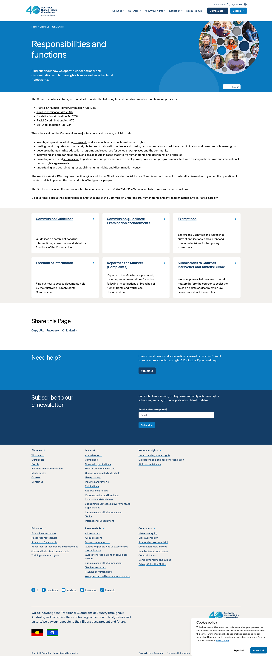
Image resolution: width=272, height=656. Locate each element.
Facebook (53, 330)
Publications (92, 486)
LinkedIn (71, 330)
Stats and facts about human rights (50, 551)
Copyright (159, 653)
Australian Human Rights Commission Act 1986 (66, 107)
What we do (37, 455)
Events (35, 464)
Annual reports (93, 455)
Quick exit (237, 4)
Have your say (93, 477)
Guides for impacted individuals (102, 473)
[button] (232, 86)
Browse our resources (97, 542)
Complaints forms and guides (155, 560)
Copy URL (37, 330)
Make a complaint (148, 538)
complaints (80, 142)
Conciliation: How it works (153, 546)
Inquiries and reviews (97, 482)
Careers (35, 477)
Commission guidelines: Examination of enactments (128, 221)
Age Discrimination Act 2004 (55, 112)
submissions (71, 159)
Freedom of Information (54, 263)
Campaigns (91, 460)
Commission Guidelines (54, 219)
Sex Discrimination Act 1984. (54, 124)
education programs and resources (91, 150)
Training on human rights (45, 555)
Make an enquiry (148, 533)
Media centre (38, 473)
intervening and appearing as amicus (60, 154)
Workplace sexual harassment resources (107, 576)
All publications (93, 538)
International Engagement (99, 521)
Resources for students (44, 542)
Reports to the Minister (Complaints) (125, 265)
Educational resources (43, 533)
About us (117, 11)
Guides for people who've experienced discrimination (106, 548)
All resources (92, 533)
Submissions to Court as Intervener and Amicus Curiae (201, 265)
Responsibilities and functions (102, 495)
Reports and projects (96, 490)
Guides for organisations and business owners (106, 556)
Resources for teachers (44, 538)
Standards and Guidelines (99, 499)
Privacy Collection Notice (152, 564)
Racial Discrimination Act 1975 (55, 120)
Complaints (216, 11)
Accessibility (145, 653)
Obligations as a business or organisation (161, 460)
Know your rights (153, 11)
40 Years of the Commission (47, 468)
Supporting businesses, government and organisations (107, 505)
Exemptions (187, 219)
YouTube (71, 590)
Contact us (220, 4)
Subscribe (147, 425)
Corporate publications (98, 464)
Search (237, 11)
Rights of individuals (150, 464)
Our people (37, 460)
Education (174, 11)
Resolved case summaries (153, 551)
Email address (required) (153, 409)
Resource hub (194, 11)
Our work (133, 11)
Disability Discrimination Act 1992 (57, 116)
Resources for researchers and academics (54, 546)
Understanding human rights (154, 455)
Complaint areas (148, 555)
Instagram (90, 590)
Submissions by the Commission (103, 512)
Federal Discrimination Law (100, 468)
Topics (88, 516)
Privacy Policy (222, 640)
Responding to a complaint (153, 542)
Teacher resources (95, 567)
